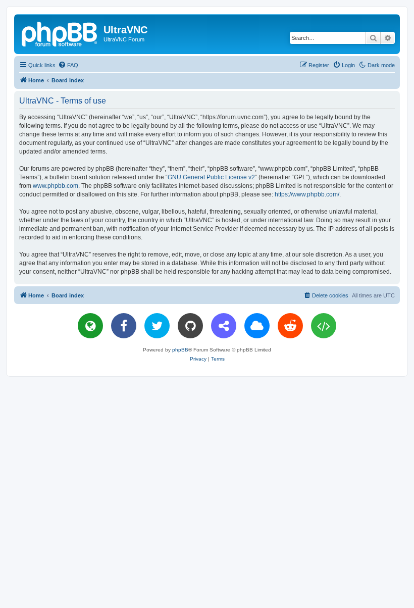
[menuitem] (68, 65)
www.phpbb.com (55, 185)
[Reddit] (290, 325)
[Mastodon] (223, 325)
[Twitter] (157, 325)
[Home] (60, 33)
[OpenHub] (323, 325)
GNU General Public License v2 (211, 177)
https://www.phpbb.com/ (307, 194)
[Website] (90, 325)
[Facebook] (123, 325)
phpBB (180, 349)
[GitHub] (190, 325)
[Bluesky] (257, 325)
